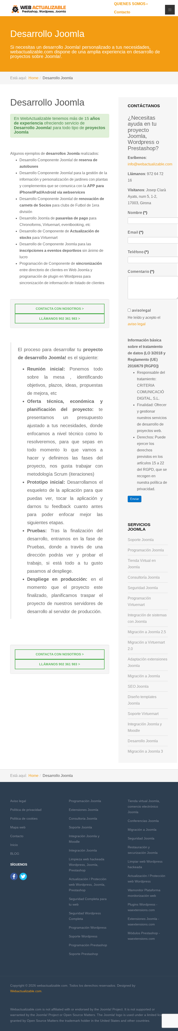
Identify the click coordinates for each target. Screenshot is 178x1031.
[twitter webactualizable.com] (23, 876)
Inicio (14, 845)
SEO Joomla (138, 686)
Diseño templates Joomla (142, 700)
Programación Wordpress (87, 927)
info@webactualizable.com (150, 164)
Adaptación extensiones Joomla (147, 662)
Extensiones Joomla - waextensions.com (143, 921)
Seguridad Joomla (143, 588)
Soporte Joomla (141, 540)
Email (135, 232)
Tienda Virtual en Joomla (142, 564)
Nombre (137, 213)
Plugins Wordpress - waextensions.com (142, 907)
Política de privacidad (25, 810)
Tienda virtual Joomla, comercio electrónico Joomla (144, 806)
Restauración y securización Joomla (143, 850)
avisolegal (141, 310)
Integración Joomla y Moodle (145, 727)
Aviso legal (18, 801)
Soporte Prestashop (83, 954)
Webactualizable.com (25, 991)
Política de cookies (24, 818)
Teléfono (138, 252)
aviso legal (137, 324)
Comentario (141, 272)
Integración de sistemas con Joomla (147, 618)
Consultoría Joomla (144, 577)
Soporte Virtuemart (143, 714)
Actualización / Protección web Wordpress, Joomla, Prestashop (87, 884)
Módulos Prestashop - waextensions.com (144, 935)
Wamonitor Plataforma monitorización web (144, 892)
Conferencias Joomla (143, 821)
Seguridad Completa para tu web (88, 901)
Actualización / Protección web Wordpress (146, 878)
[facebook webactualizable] (14, 876)
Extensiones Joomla (83, 810)
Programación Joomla (146, 550)
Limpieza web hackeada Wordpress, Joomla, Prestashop (86, 864)
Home (33, 78)
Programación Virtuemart (139, 601)
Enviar (134, 499)
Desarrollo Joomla (47, 102)
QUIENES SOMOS (130, 4)
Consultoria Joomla (83, 818)
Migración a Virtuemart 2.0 (146, 645)
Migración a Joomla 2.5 (147, 632)
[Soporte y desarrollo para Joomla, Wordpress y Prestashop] (39, 9)
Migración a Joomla (144, 676)
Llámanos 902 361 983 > (59, 318)
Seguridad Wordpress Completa (85, 916)
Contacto (122, 12)
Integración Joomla (83, 850)
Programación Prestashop (88, 945)
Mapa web (17, 827)
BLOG (14, 853)
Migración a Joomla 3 (145, 751)
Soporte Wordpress (83, 936)
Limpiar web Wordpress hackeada (145, 864)
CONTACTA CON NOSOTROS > (60, 308)
